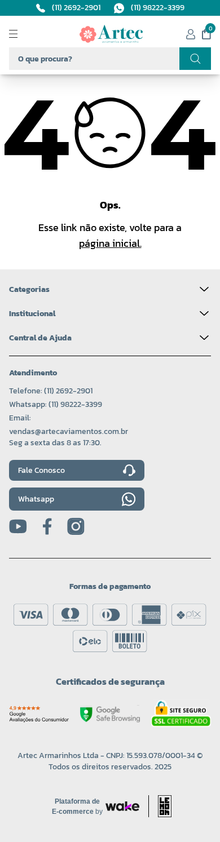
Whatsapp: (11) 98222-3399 (55, 404)
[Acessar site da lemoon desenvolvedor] (159, 806)
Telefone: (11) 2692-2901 (51, 391)
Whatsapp (36, 499)
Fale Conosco (41, 470)
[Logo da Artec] (111, 34)
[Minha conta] (190, 34)
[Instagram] (76, 526)
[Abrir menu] (22, 34)
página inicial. (110, 243)
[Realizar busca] (195, 58)
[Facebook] (47, 526)
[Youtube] (18, 526)
